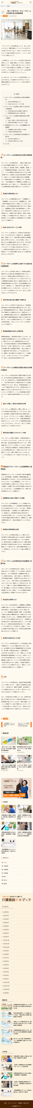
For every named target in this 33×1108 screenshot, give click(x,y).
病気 (4, 876)
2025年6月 (6, 961)
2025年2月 (6, 975)
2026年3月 (6, 929)
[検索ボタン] (30, 2)
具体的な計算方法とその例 (15, 141)
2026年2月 (6, 933)
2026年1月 (6, 936)
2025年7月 (6, 957)
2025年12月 (6, 940)
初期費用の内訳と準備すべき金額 (17, 129)
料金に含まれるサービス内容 (16, 104)
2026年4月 (6, 926)
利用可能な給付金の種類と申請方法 (17, 111)
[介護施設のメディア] (16, 2)
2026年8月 (6, 912)
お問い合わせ (26, 1103)
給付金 (5, 880)
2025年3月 (6, 972)
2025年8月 (6, 954)
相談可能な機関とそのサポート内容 (17, 122)
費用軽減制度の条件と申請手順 (16, 113)
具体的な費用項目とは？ (14, 102)
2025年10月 (6, 947)
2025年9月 (6, 951)
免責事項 (20, 1103)
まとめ (7, 144)
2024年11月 (6, 986)
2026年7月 (6, 915)
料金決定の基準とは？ (14, 139)
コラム (5, 862)
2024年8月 (6, 993)
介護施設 (5, 873)
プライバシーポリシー (12, 1103)
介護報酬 (5, 16)
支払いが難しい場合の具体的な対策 (17, 120)
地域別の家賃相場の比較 (14, 132)
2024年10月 (6, 989)
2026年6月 (6, 919)
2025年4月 (6, 968)
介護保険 (5, 866)
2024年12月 (6, 982)
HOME (5, 1103)
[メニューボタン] (2, 2)
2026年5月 (6, 922)
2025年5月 (6, 965)
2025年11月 (6, 943)
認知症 (5, 883)
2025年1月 (6, 979)
